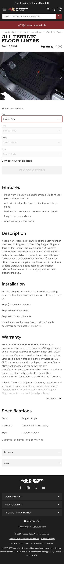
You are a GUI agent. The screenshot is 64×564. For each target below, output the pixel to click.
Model (4, 137)
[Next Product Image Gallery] (61, 76)
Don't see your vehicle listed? (17, 160)
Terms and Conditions (20, 543)
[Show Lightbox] (32, 76)
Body (4, 149)
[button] (32, 496)
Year (3, 114)
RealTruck (37, 527)
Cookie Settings (48, 538)
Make (4, 126)
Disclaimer (49, 543)
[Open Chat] (48, 9)
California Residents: (22, 439)
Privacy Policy (36, 543)
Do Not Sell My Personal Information (24, 538)
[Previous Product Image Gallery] (2, 76)
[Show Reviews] (51, 46)
